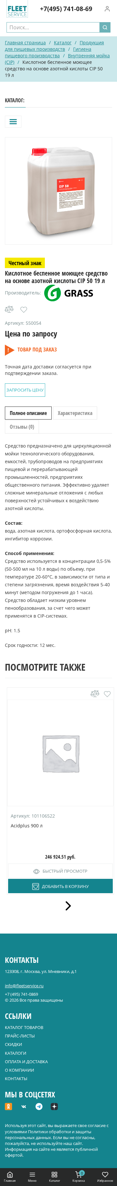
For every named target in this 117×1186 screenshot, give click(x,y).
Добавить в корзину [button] (65, 886)
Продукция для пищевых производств (54, 45)
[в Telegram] (39, 1107)
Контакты (16, 1078)
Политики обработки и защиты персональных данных (48, 1134)
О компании (19, 1070)
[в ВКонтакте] (23, 1107)
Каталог (63, 42)
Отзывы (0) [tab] (22, 426)
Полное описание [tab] (28, 413)
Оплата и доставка (26, 1062)
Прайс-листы (20, 1036)
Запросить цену (25, 390)
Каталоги (15, 1053)
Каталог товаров (24, 1027)
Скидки (13, 1044)
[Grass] (68, 293)
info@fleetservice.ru (24, 986)
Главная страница (25, 42)
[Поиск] (104, 27)
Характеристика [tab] (75, 413)
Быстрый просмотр (65, 871)
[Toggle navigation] (13, 122)
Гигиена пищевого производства (48, 52)
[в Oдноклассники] (8, 1107)
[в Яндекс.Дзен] (54, 1107)
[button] (23, 310)
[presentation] (66, 906)
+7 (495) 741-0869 (21, 994)
